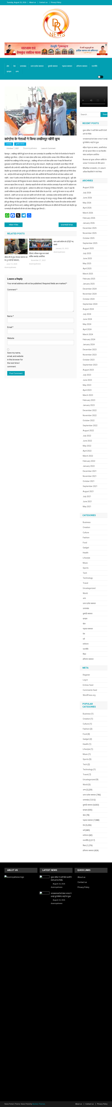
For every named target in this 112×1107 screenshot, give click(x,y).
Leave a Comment (48, 148)
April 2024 (87, 329)
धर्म (84, 639)
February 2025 (89, 279)
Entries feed (88, 685)
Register (86, 675)
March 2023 (88, 395)
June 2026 (87, 198)
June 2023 (87, 380)
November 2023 (90, 355)
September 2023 (90, 365)
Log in (85, 680)
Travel (85, 583)
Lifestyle (86, 558)
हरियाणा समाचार (81, 66)
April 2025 (87, 268)
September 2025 (90, 243)
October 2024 (89, 299)
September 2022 (90, 425)
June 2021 (87, 501)
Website (10, 338)
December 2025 (90, 228)
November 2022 (90, 415)
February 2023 (89, 400)
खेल (84, 624)
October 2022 (89, 420)
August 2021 (88, 491)
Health (85, 553)
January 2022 (89, 466)
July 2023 (87, 375)
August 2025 (88, 248)
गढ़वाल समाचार (67, 66)
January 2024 (89, 344)
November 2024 (90, 294)
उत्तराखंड (23, 66)
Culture (86, 532)
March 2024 (88, 334)
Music (85, 563)
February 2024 (89, 339)
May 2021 (87, 506)
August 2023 (88, 370)
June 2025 (87, 258)
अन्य (17, 71)
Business (87, 522)
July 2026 (87, 193)
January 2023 (89, 405)
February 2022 (89, 461)
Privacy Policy (56, 2)
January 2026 (89, 223)
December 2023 (90, 349)
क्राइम (9, 71)
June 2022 (87, 441)
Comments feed (90, 690)
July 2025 (87, 253)
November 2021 (90, 476)
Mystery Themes (38, 1104)
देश (14, 66)
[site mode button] (100, 77)
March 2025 (88, 274)
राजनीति (94, 66)
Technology (88, 578)
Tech (85, 573)
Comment (12, 290)
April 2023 (87, 390)
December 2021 (90, 471)
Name (10, 316)
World (85, 593)
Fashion (86, 537)
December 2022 (90, 410)
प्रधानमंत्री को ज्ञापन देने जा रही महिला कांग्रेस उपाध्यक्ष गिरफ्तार (69, 225)
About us (32, 2)
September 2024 (90, 304)
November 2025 (90, 233)
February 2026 (89, 218)
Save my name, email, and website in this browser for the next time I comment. (15, 360)
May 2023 (87, 385)
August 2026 (88, 187)
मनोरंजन (86, 644)
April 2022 (87, 451)
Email (10, 327)
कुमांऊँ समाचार (53, 66)
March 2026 (88, 213)
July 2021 (87, 496)
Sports (86, 568)
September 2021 (90, 486)
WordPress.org (89, 695)
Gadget (86, 548)
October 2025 (89, 238)
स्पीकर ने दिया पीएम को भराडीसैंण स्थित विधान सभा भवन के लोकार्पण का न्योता (16, 225)
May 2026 (87, 203)
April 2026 (87, 208)
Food (85, 543)
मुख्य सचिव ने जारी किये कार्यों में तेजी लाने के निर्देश (95, 132)
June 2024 (87, 319)
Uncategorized (89, 588)
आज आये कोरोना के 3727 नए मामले (63, 243)
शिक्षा (84, 654)
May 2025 (87, 263)
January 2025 (89, 284)
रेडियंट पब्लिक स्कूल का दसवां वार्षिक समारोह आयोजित (39, 254)
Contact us (43, 2)
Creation (86, 527)
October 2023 (89, 360)
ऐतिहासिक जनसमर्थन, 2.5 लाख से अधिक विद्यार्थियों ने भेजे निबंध (94, 170)
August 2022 (88, 430)
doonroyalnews (30, 148)
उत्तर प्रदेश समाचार (37, 66)
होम (8, 66)
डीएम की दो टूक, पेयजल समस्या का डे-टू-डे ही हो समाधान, (16, 258)
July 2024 (87, 314)
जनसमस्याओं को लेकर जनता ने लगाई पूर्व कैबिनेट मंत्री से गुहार (95, 141)
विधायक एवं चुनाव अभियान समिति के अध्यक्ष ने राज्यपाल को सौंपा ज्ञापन (95, 161)
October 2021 (89, 481)
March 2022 (88, 456)
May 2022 (87, 446)
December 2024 (90, 289)
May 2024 (87, 324)
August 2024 (88, 309)
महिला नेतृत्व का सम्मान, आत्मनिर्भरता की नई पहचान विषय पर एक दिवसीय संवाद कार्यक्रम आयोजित (95, 151)
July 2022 (87, 436)
